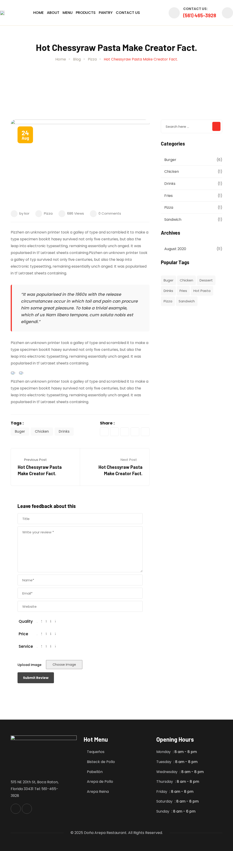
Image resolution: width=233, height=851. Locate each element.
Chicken (42, 431)
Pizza (48, 213)
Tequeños (95, 751)
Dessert (206, 280)
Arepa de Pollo (100, 781)
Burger (170, 159)
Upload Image (29, 665)
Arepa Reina (98, 791)
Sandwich (172, 219)
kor (26, 213)
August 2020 (175, 248)
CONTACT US (128, 12)
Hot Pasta (201, 290)
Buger (20, 431)
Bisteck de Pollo (101, 761)
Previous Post (35, 459)
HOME (38, 12)
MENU (68, 12)
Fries (168, 195)
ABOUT (53, 12)
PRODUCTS (86, 12)
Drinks (64, 431)
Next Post (129, 459)
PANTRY (106, 12)
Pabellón (95, 771)
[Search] (227, 12)
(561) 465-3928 (199, 15)
